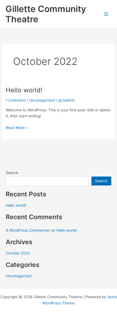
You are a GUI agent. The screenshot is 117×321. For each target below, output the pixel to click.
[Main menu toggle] (106, 14)
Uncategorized (42, 100)
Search (12, 173)
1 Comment (16, 100)
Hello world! (24, 90)
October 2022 (18, 253)
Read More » (17, 127)
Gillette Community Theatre (45, 14)
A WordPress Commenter (28, 230)
